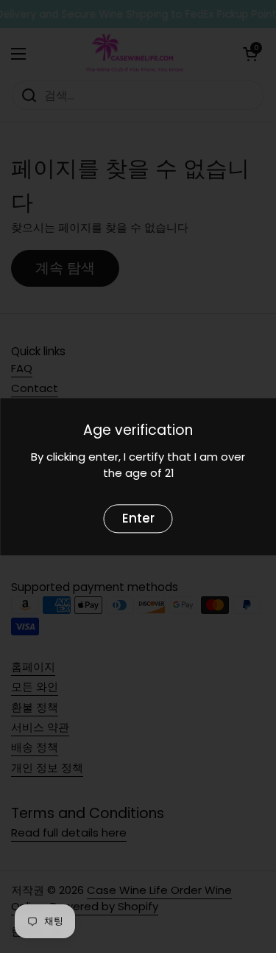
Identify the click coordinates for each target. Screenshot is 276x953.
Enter (138, 518)
